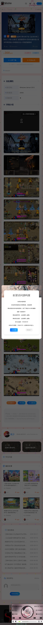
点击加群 (13, 330)
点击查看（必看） (25, 315)
